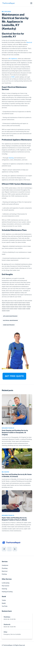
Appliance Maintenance (10, 316)
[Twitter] (9, 549)
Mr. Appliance (6, 11)
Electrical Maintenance (10, 320)
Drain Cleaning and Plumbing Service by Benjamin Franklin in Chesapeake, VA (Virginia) (15, 432)
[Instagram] (15, 549)
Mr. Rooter (5, 472)
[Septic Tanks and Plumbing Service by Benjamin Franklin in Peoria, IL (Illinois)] (17, 501)
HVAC (13, 77)
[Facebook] (4, 549)
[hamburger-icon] (31, 3)
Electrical (29, 42)
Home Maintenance (9, 325)
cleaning (11, 158)
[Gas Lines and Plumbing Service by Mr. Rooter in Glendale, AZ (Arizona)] (17, 458)
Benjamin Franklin (8, 428)
